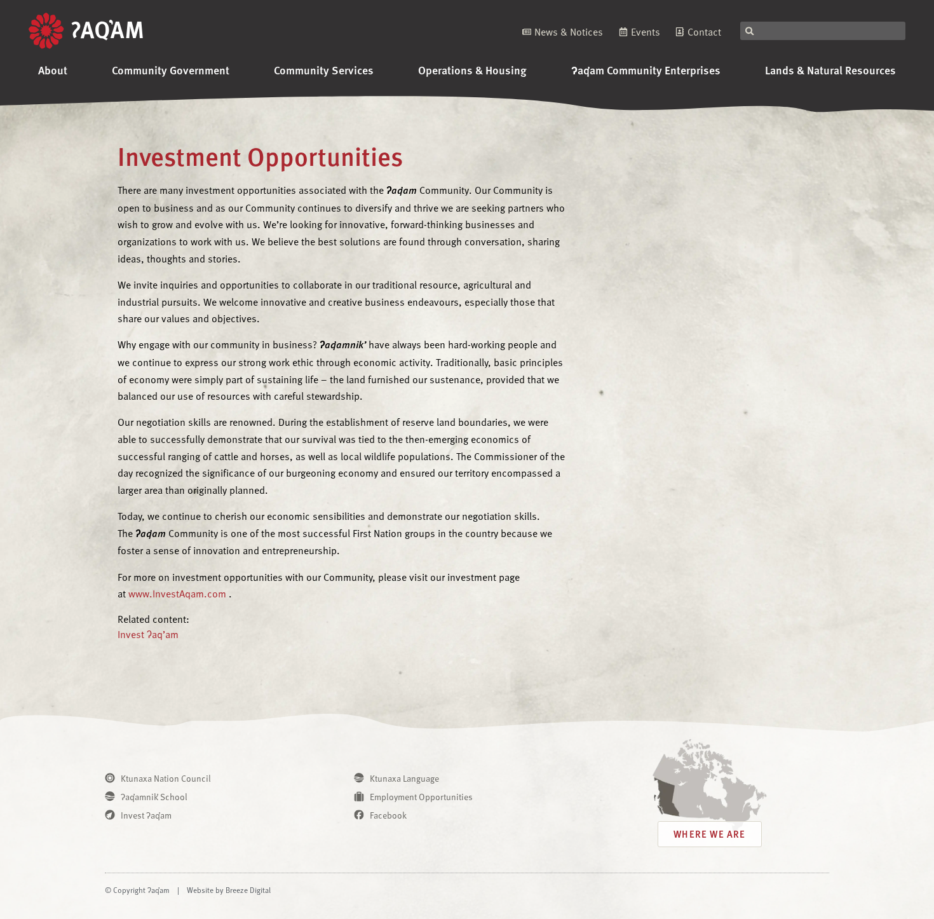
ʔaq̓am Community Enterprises (646, 70)
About (52, 70)
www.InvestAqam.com (177, 593)
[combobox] (822, 31)
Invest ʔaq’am (148, 634)
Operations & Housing (472, 70)
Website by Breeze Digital (229, 890)
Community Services (324, 70)
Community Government (170, 70)
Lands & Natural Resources (830, 70)
